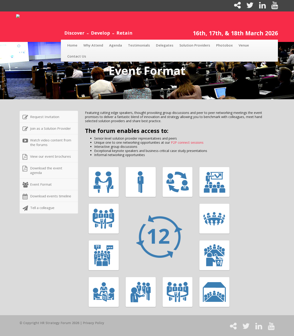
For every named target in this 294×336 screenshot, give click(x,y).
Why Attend (93, 45)
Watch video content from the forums (50, 142)
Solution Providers (194, 45)
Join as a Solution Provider (50, 128)
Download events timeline (50, 196)
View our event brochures (50, 156)
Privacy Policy (93, 323)
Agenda (115, 45)
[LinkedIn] (260, 7)
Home (72, 45)
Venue (244, 45)
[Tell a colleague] (235, 7)
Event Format (41, 184)
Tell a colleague (42, 207)
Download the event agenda (46, 170)
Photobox (224, 45)
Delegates (164, 45)
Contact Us (76, 56)
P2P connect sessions (187, 142)
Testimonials (139, 45)
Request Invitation (44, 116)
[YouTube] (272, 7)
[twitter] (248, 7)
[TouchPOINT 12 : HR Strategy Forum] (179, 237)
